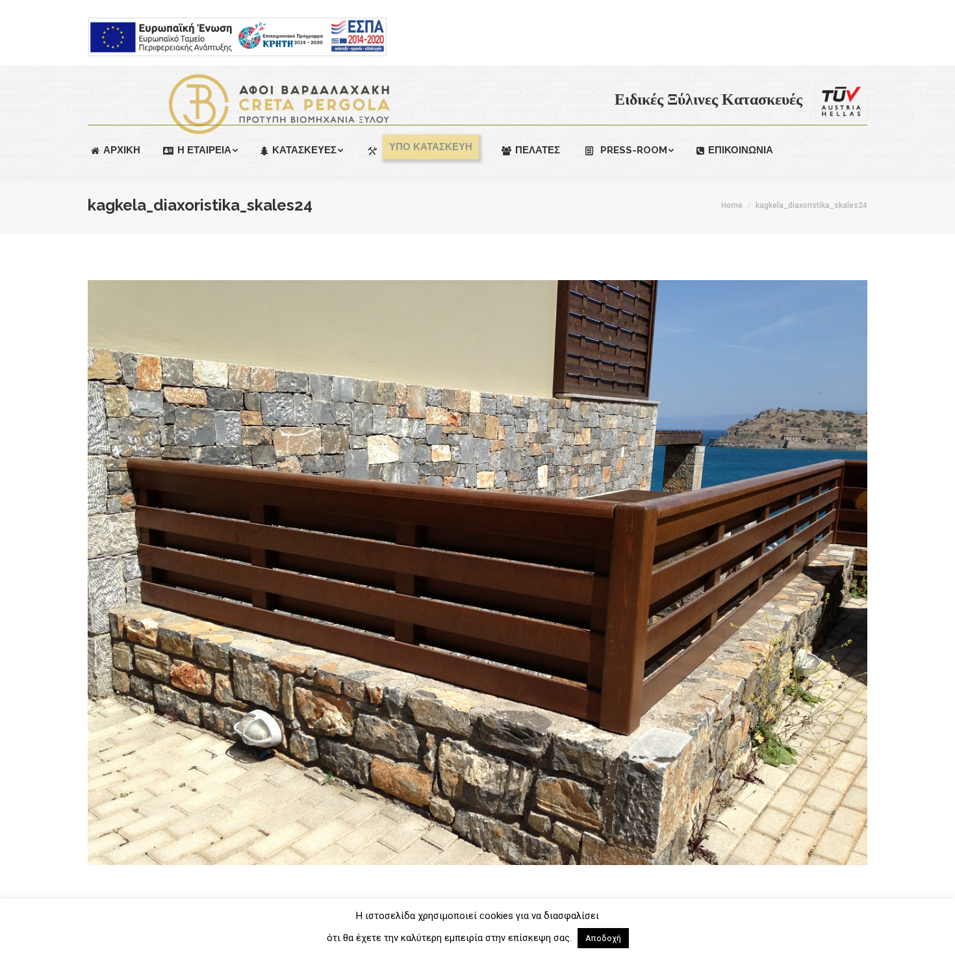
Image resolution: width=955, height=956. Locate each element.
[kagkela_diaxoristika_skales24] (477, 572)
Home (732, 205)
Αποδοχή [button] (603, 938)
